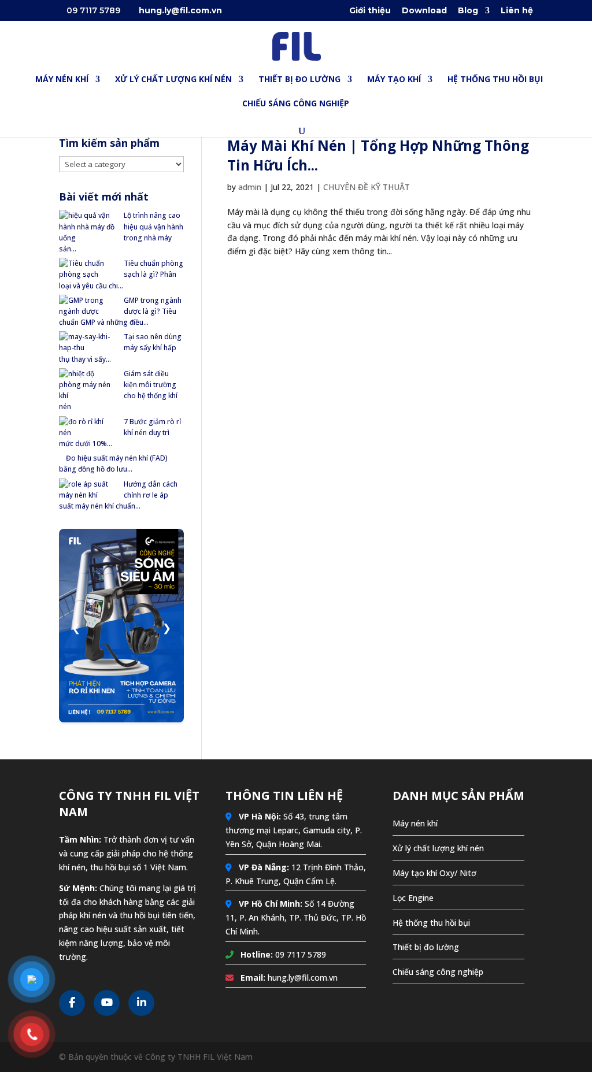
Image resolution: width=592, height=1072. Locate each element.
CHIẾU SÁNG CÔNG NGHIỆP (295, 104)
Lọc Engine (413, 897)
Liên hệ (517, 11)
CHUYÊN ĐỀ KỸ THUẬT (366, 186)
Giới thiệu (370, 11)
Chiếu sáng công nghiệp (438, 971)
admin (249, 186)
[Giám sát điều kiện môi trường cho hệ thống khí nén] (88, 385)
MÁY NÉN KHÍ (61, 79)
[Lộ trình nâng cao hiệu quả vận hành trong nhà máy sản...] (88, 226)
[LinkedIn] (141, 1003)
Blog (468, 11)
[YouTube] (107, 1003)
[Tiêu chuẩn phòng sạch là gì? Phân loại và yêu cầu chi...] (88, 269)
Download (424, 11)
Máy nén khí (415, 823)
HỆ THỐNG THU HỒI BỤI (495, 79)
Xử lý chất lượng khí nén (438, 848)
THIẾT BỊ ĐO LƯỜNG (299, 79)
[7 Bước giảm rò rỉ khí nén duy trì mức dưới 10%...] (88, 427)
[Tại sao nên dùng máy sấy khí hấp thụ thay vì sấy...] (88, 342)
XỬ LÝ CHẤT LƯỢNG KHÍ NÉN (173, 79)
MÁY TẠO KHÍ (394, 79)
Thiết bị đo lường (426, 946)
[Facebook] (72, 1003)
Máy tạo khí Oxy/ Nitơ (434, 872)
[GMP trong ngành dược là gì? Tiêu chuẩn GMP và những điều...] (88, 306)
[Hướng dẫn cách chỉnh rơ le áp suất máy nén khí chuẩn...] (88, 489)
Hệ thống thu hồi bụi (431, 922)
